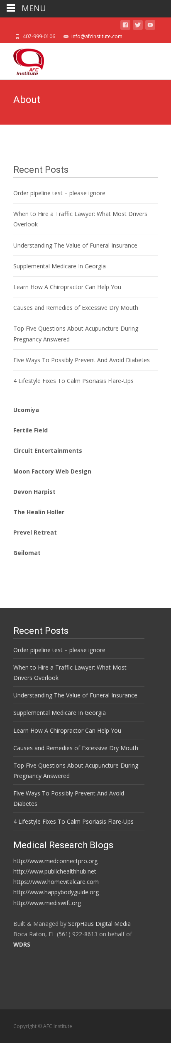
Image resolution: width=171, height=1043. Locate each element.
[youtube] (150, 26)
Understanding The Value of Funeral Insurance (75, 245)
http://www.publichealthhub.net (54, 871)
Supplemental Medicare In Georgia (59, 266)
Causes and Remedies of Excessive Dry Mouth (75, 308)
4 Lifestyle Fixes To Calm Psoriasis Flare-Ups (73, 381)
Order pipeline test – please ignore (59, 193)
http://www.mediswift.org (47, 903)
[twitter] (138, 26)
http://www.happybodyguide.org (56, 892)
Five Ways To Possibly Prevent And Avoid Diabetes (81, 360)
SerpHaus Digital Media (99, 924)
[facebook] (125, 26)
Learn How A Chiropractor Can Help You (67, 287)
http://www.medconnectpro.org (55, 861)
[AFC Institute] (22, 59)
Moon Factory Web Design (52, 471)
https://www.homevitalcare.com (56, 882)
